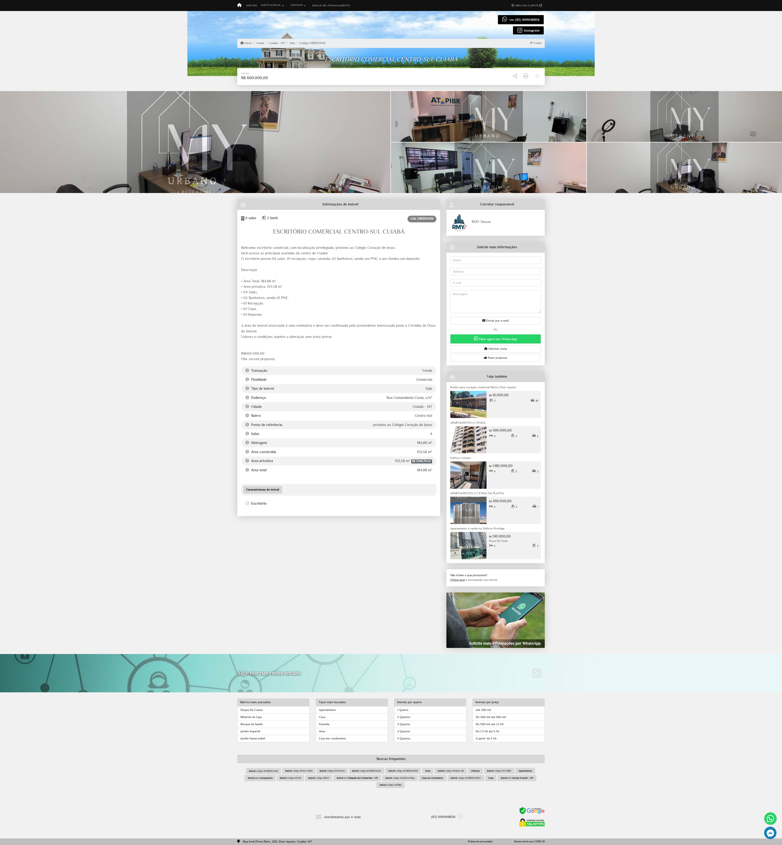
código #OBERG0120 (366, 771)
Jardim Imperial (250, 731)
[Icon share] (537, 673)
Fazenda (324, 724)
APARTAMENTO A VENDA (467, 422)
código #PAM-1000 (298, 771)
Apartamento (327, 710)
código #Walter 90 (451, 771)
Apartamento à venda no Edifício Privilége (477, 528)
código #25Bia (391, 785)
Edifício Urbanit (460, 458)
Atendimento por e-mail (342, 817)
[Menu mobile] (239, 5)
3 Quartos (403, 724)
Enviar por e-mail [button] (497, 320)
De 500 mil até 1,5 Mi (490, 724)
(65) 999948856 (527, 19)
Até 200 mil (483, 710)
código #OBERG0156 (263, 771)
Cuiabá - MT (277, 43)
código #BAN (318, 778)
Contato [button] (296, 5)
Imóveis (251, 5)
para (260, 778)
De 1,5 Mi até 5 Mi (487, 731)
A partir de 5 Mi (486, 738)
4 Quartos (403, 731)
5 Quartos (403, 738)
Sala (292, 43)
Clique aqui (457, 579)
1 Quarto (402, 710)
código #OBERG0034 (403, 771)
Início (248, 43)
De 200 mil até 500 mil (491, 717)
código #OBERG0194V (465, 778)
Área (322, 731)
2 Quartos (403, 717)
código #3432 (290, 778)
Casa (322, 717)
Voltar (537, 43)
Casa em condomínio (332, 738)
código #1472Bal (499, 771)
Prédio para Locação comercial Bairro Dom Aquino (483, 387)
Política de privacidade (480, 841)
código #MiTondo (332, 771)
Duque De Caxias (252, 710)
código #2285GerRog (400, 778)
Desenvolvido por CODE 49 (529, 841)
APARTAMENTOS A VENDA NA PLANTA (477, 493)
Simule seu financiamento (331, 5)
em (357, 778)
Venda (260, 43)
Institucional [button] (271, 5)
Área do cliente (526, 5)
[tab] (262, 490)
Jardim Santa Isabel (253, 738)
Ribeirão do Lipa (251, 717)
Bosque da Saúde (251, 724)
